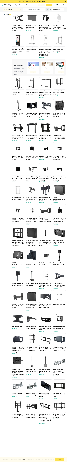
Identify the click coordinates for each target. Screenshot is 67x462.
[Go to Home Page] (8, 5)
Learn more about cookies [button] (48, 459)
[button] (41, 5)
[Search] (24, 9)
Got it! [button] (60, 459)
